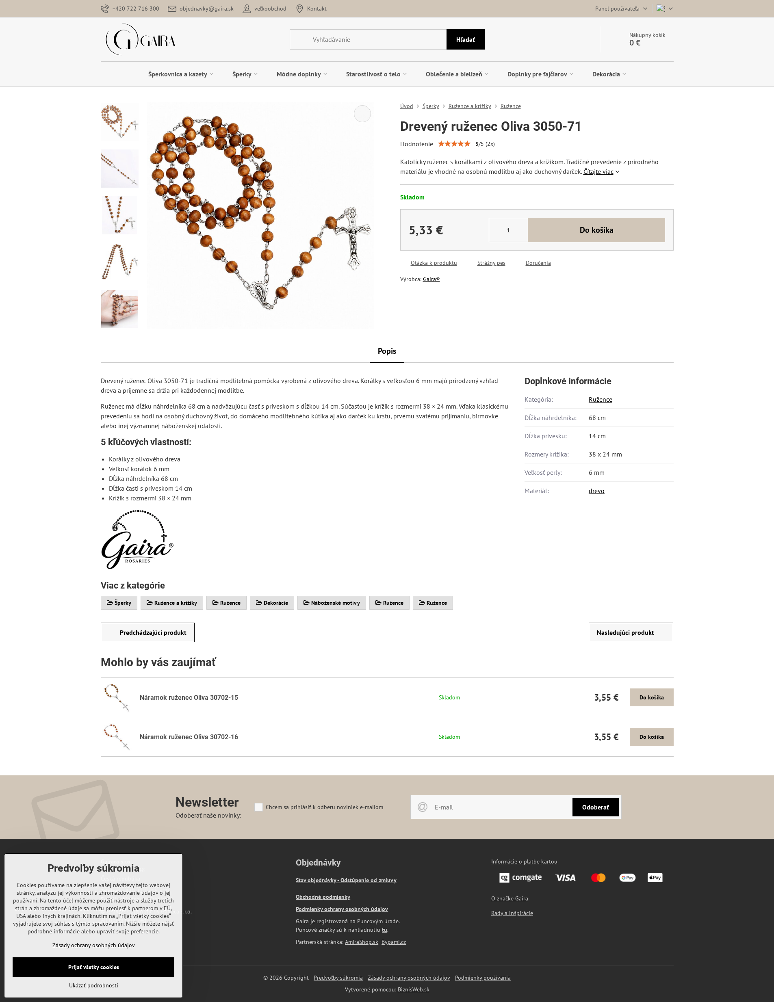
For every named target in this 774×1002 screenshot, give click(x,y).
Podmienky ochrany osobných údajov (342, 909)
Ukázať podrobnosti (93, 985)
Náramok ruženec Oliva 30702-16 (189, 737)
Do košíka (597, 230)
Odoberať (595, 807)
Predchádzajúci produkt (153, 632)
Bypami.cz (394, 942)
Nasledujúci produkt (625, 632)
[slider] (454, 144)
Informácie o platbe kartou (524, 861)
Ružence (600, 399)
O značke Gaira (509, 898)
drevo (597, 491)
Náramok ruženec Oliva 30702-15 (189, 697)
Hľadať (465, 39)
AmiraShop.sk (361, 942)
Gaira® (431, 279)
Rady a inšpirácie (512, 913)
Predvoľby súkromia (338, 977)
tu (384, 929)
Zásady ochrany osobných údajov (409, 977)
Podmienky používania (483, 977)
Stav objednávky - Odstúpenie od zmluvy (346, 880)
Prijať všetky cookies (93, 967)
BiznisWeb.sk (413, 989)
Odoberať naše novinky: (208, 815)
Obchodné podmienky (323, 896)
